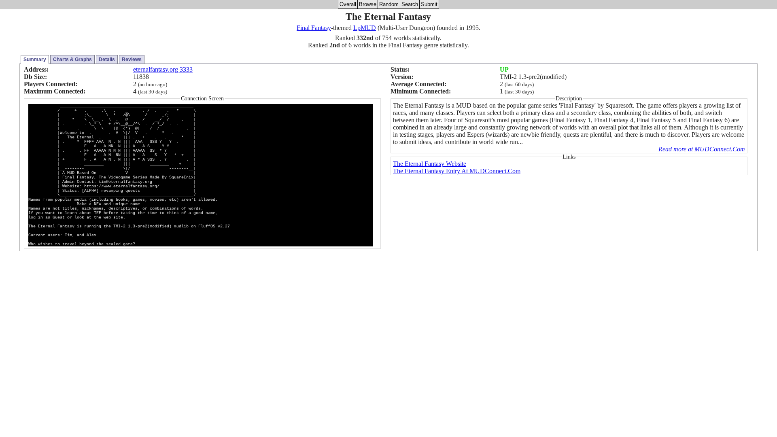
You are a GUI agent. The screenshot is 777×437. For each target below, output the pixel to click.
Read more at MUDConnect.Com (701, 149)
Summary (34, 59)
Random (389, 4)
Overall (348, 4)
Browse (367, 4)
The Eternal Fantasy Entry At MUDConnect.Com (456, 171)
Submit (429, 4)
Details (107, 59)
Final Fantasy (314, 27)
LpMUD (364, 27)
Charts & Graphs (72, 59)
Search (409, 4)
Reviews (132, 59)
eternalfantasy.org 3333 (163, 69)
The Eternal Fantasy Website (429, 163)
